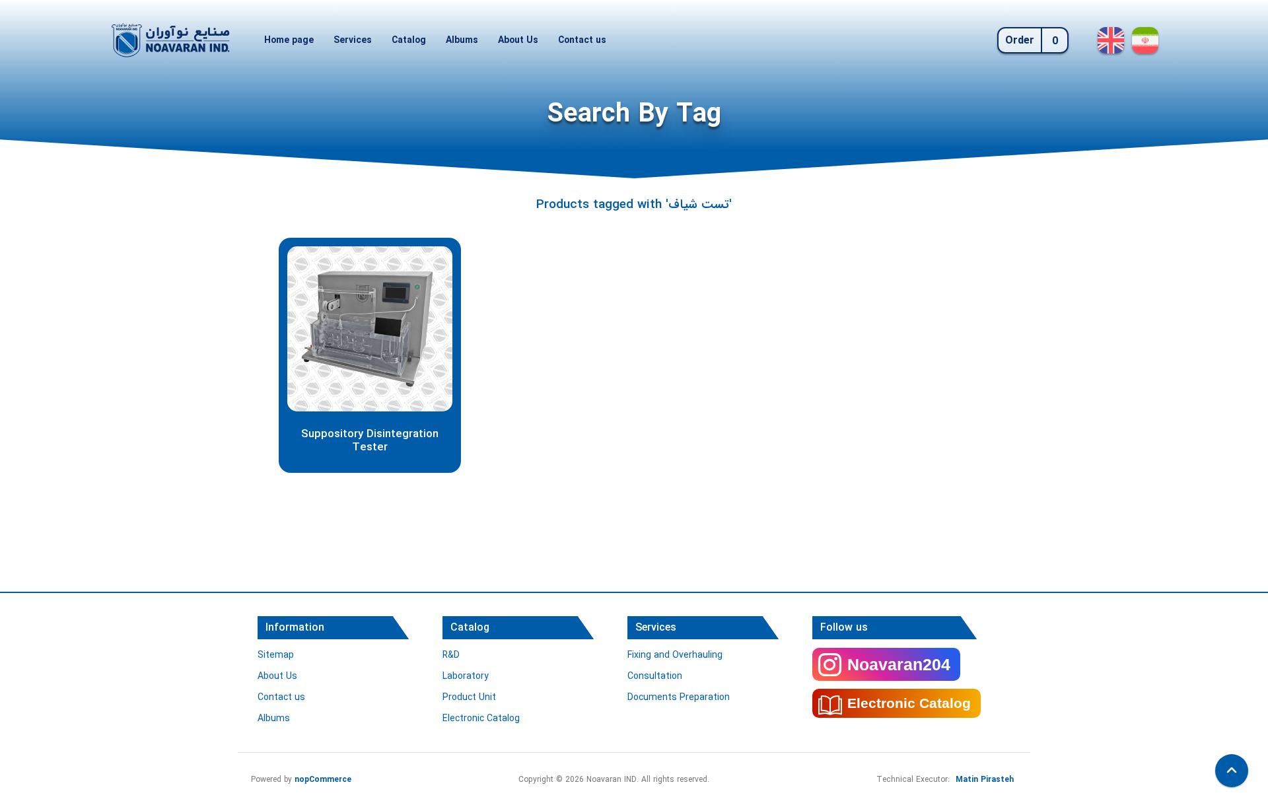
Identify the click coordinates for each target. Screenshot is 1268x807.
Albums (462, 40)
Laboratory (465, 676)
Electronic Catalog (481, 718)
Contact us (582, 40)
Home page (289, 40)
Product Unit (469, 697)
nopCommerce (323, 779)
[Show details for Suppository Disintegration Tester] (369, 328)
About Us (518, 40)
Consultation (654, 676)
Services (353, 40)
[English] (1111, 40)
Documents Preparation (678, 697)
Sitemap (276, 655)
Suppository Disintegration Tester (370, 441)
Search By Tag (634, 114)
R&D (451, 655)
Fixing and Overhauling (674, 655)
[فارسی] (1145, 40)
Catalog (409, 40)
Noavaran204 (898, 664)
